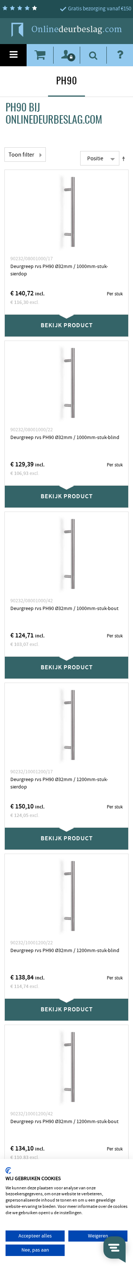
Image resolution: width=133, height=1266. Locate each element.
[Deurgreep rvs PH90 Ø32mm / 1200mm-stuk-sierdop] (66, 725)
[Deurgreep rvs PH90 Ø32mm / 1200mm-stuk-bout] (66, 1067)
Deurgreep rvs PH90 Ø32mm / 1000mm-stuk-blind (64, 437)
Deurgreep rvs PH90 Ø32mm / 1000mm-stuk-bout (64, 608)
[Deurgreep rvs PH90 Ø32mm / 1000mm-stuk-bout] (66, 554)
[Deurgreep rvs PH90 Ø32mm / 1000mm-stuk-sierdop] (66, 212)
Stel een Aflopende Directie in (124, 158)
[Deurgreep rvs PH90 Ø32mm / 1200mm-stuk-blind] (66, 896)
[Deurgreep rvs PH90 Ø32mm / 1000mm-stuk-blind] (66, 383)
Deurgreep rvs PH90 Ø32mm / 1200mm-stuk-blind (64, 950)
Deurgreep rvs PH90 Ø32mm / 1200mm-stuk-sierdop (59, 783)
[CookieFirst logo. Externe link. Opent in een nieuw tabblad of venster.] (8, 1170)
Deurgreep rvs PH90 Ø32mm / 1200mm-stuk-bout (64, 1121)
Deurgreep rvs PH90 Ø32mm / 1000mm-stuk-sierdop (59, 270)
